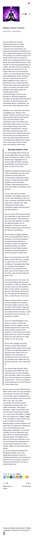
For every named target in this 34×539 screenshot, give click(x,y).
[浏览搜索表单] (29, 14)
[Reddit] (17, 477)
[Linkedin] (20, 477)
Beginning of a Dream (7, 486)
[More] (27, 477)
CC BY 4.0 (26, 530)
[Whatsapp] (7, 477)
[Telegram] (14, 477)
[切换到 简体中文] (28, 3)
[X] (11, 477)
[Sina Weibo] (23, 477)
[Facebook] (4, 477)
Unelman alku (26, 485)
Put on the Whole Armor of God (13, 528)
